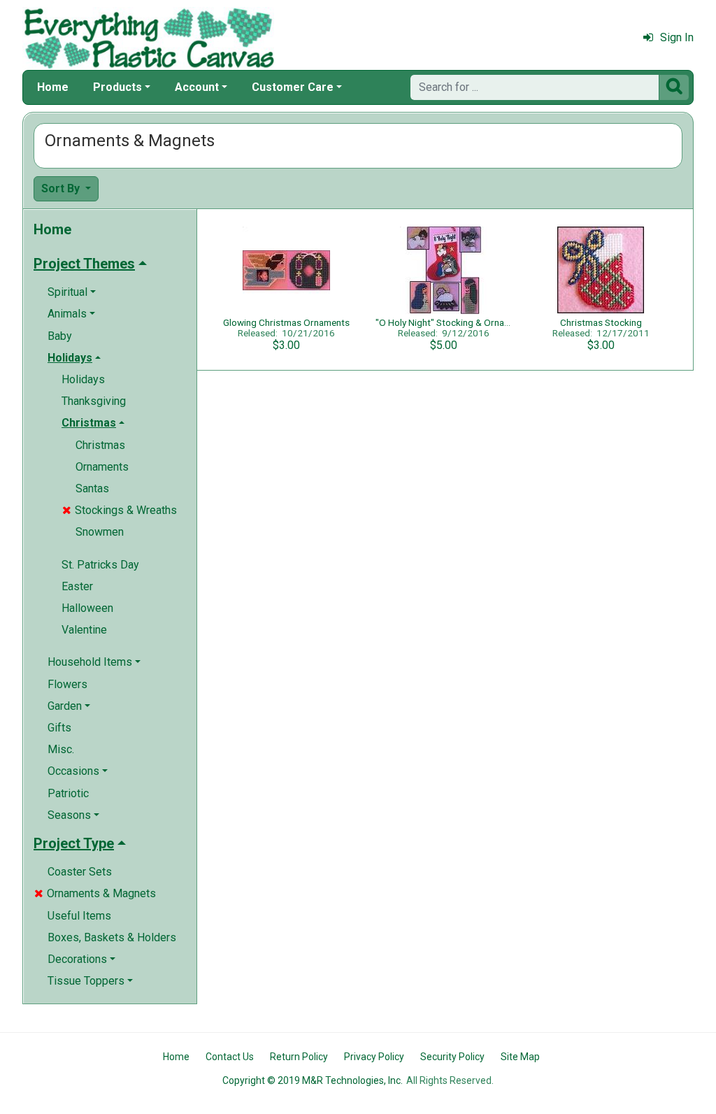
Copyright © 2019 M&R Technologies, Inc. (312, 1080)
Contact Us (230, 1056)
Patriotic (68, 793)
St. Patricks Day (100, 564)
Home (53, 87)
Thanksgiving (94, 401)
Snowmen (100, 531)
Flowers (67, 684)
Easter (77, 586)
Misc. (61, 749)
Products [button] (117, 87)
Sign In (677, 37)
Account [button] (197, 87)
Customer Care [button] (293, 87)
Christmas (100, 445)
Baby (60, 336)
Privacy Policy (374, 1056)
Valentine (84, 629)
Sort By (62, 188)
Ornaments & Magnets (95, 893)
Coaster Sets (80, 871)
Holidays (83, 379)
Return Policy (299, 1056)
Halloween (87, 608)
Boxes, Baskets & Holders (112, 937)
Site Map (520, 1056)
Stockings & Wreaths (119, 510)
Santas (92, 488)
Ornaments (102, 466)
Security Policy (452, 1056)
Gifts (59, 727)
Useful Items (79, 915)
